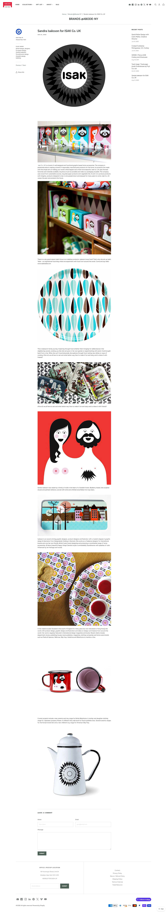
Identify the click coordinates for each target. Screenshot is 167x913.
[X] (144, 4)
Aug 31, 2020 (42, 35)
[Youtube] (150, 4)
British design (20, 48)
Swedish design (20, 56)
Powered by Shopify (39, 905)
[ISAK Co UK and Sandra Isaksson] (74, 141)
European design (21, 50)
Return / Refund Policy (117, 876)
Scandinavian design (22, 54)
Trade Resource (117, 885)
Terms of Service (117, 882)
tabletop (18, 58)
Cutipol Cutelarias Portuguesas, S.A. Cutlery (140, 47)
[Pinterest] (141, 4)
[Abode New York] (7, 4)
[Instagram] (136, 4)
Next (24, 65)
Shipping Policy (117, 879)
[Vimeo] (147, 4)
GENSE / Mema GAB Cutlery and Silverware (139, 56)
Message (40, 830)
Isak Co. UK (41, 165)
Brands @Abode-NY (74, 14)
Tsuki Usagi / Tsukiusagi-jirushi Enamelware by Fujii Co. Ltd (141, 66)
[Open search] (155, 5)
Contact (117, 870)
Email (77, 819)
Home (17, 4)
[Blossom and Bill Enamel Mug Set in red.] (74, 679)
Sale (57, 4)
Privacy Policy (117, 873)
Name (39, 819)
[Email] (130, 4)
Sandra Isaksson (21, 52)
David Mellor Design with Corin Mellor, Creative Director (140, 37)
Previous (18, 65)
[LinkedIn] (138, 4)
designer (27, 48)
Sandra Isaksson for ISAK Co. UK (140, 77)
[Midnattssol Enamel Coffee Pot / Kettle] (74, 764)
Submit (64, 886)
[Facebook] (133, 4)
